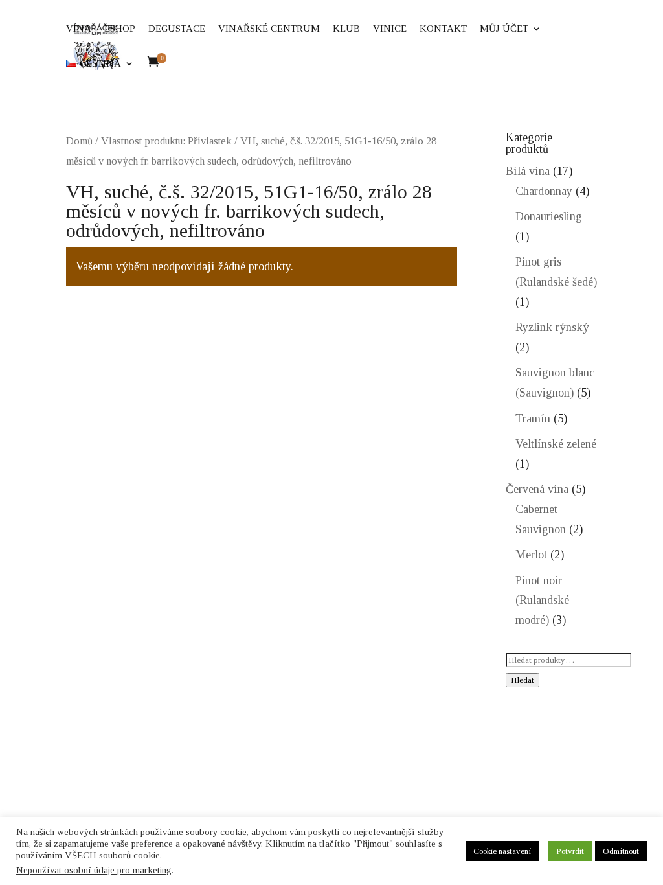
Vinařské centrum (319, 29)
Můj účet (141, 64)
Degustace (227, 29)
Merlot (531, 554)
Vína (129, 29)
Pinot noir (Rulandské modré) (542, 600)
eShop (170, 29)
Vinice (440, 29)
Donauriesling (548, 216)
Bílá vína (528, 171)
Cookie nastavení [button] (502, 851)
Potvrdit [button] (570, 851)
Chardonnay (543, 191)
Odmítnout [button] (621, 851)
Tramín (532, 418)
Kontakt (493, 29)
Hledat (522, 680)
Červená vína (537, 489)
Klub (396, 29)
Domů (79, 141)
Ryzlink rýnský (552, 327)
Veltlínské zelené (555, 443)
